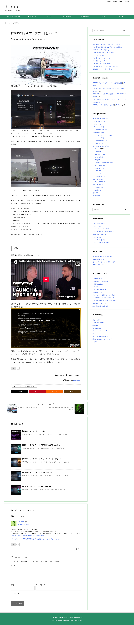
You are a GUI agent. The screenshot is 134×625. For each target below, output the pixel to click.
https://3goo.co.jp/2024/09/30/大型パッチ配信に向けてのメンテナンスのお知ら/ (36, 539)
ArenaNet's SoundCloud (100, 306)
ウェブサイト (15, 593)
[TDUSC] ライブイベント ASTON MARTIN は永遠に (41, 445)
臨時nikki (95, 325)
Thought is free (78, 620)
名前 (12, 585)
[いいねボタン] (13, 368)
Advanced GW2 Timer (100, 303)
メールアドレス (40, 585)
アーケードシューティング (102, 135)
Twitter (109, 1)
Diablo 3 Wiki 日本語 (99, 240)
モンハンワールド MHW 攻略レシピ (104, 262)
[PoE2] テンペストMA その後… (102, 63)
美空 (94, 333)
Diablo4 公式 (97, 226)
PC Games (96, 149)
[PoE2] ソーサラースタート (101, 61)
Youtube (115, 1)
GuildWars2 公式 (98, 278)
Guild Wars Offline (98, 322)
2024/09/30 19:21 (23, 525)
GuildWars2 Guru (98, 284)
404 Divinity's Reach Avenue (102, 331)
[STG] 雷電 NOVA (98, 55)
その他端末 (97, 190)
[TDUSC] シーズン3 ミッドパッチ (34, 431)
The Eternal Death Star (100, 234)
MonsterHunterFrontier (104, 162)
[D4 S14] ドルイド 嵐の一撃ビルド (103, 69)
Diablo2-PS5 (101, 129)
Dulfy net (95, 287)
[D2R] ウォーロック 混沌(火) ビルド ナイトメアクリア (109, 99)
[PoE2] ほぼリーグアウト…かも (102, 58)
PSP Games (98, 184)
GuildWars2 (98, 132)
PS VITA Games (99, 176)
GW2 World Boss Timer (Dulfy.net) (103, 298)
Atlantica (99, 168)
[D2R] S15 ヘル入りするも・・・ (103, 50)
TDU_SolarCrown (40, 39)
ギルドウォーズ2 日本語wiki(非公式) (104, 295)
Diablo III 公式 (97, 237)
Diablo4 (97, 124)
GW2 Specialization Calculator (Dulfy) (104, 300)
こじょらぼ (96, 320)
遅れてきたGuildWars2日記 (101, 336)
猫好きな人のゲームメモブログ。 (103, 339)
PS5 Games (17, 23)
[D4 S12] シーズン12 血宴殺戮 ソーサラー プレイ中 (108, 88)
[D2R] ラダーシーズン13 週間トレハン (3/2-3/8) (108, 94)
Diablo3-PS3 (100, 182)
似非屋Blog (96, 342)
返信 (77, 549)
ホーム (8, 23)
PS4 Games (98, 138)
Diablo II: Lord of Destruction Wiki (103, 231)
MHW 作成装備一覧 (99, 259)
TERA (98, 173)
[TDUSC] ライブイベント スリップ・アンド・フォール (41, 459)
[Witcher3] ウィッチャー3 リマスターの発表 (106, 44)
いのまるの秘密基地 (99, 223)
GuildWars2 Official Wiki (100, 281)
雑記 (95, 193)
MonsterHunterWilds (100, 119)
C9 (98, 160)
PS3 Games (98, 179)
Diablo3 (99, 157)
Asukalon (76, 380)
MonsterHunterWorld (101, 146)
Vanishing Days (97, 328)
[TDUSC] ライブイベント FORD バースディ (38, 473)
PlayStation (97, 195)
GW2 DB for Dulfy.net (99, 289)
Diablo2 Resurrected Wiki (101, 229)
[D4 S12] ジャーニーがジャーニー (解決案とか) (107, 83)
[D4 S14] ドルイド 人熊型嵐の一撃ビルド (105, 66)
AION (98, 171)
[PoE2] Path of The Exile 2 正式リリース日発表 (107, 47)
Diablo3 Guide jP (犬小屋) (101, 242)
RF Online (100, 165)
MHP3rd (99, 187)
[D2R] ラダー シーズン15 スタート (103, 52)
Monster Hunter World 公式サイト (103, 256)
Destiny (99, 143)
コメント (14, 565)
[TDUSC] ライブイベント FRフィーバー (36, 486)
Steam (98, 151)
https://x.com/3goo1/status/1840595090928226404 (28, 535)
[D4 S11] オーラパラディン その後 (103, 105)
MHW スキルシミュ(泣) (100, 265)
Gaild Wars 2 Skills (98, 292)
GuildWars (100, 154)
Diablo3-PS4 (101, 140)
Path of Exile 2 (99, 121)
